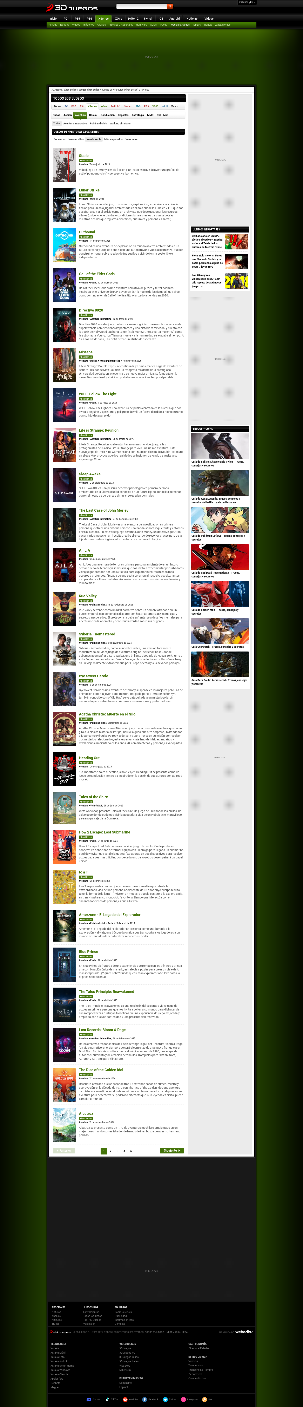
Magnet (54, 1387)
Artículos (57, 1319)
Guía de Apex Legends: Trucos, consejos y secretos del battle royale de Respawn (215, 500)
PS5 (77, 18)
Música (93, 360)
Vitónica (193, 1361)
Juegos (60, 1332)
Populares (60, 139)
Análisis (101, 24)
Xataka (54, 1348)
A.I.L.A (84, 550)
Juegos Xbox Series (89, 89)
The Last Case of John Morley (103, 510)
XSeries (104, 18)
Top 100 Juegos (92, 1319)
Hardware (141, 24)
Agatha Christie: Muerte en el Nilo (107, 714)
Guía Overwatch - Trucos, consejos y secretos (217, 646)
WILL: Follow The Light (97, 394)
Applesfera (56, 1378)
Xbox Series (70, 89)
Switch (148, 18)
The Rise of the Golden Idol (101, 1070)
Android (174, 18)
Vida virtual (96, 805)
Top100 (197, 24)
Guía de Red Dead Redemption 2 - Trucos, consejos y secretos (215, 574)
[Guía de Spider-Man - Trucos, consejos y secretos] (220, 594)
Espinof (123, 1387)
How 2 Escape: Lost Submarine (104, 832)
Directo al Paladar (198, 1348)
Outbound (87, 232)
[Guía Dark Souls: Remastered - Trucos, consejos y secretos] (220, 664)
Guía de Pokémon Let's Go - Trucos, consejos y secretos (218, 537)
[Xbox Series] (208, 25)
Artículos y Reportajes (121, 24)
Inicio (53, 18)
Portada (52, 24)
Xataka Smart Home (62, 1365)
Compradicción (197, 1378)
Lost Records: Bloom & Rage (102, 1030)
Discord (96, 1399)
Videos (209, 18)
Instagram (192, 1399)
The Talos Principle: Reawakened (106, 991)
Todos (56, 123)
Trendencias (195, 1365)
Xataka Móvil (58, 1352)
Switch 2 (133, 18)
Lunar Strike (89, 190)
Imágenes (88, 24)
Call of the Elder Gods (97, 274)
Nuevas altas (76, 139)
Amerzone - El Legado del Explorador (110, 914)
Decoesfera (195, 1374)
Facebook (153, 1399)
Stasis (84, 155)
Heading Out (89, 758)
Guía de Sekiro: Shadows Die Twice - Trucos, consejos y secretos (217, 463)
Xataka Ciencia (59, 1374)
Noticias (192, 18)
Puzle (93, 282)
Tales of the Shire (93, 797)
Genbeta (55, 1383)
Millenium (125, 1370)
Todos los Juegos (180, 24)
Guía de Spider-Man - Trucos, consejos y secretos (214, 611)
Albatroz (86, 1113)
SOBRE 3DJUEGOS (154, 1332)
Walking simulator (120, 123)
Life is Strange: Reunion (99, 430)
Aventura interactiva (75, 123)
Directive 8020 (91, 310)
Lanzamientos (222, 24)
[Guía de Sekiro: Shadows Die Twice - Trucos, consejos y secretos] (220, 446)
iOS (161, 18)
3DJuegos (56, 89)
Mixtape (86, 352)
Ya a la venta (94, 139)
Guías (153, 24)
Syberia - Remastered (97, 634)
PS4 (89, 18)
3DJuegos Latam (129, 1361)
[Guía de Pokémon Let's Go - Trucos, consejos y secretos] (220, 520)
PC (65, 18)
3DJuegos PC (127, 1352)
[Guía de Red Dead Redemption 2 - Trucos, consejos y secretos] (220, 557)
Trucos (163, 24)
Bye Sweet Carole (93, 676)
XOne (118, 18)
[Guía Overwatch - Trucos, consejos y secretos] (220, 631)
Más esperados (113, 139)
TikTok (114, 1399)
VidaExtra (124, 1365)
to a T (83, 872)
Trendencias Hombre (200, 1369)
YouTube (133, 1399)
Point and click (98, 123)
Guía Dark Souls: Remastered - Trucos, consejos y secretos (219, 682)
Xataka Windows (60, 1370)
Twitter (172, 1399)
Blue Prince (88, 951)
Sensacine (125, 1382)
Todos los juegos (92, 1316)
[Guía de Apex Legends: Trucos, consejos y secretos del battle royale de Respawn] (220, 483)
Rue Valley (88, 596)
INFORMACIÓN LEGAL (177, 1332)
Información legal (124, 1319)
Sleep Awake (90, 474)
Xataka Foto (57, 1357)
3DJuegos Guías (129, 1357)
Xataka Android (59, 1361)
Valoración (132, 139)
